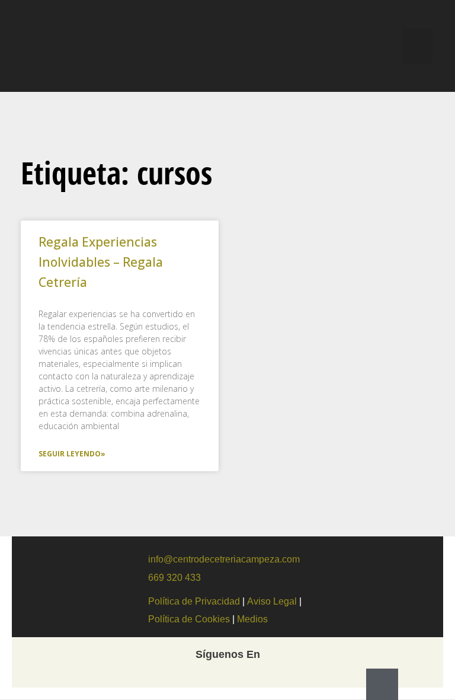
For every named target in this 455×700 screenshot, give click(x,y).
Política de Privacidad (194, 601)
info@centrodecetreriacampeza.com (224, 559)
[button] (417, 45)
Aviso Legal (272, 601)
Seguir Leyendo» (72, 454)
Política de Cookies (190, 619)
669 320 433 (174, 578)
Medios (253, 619)
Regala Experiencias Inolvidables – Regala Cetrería (101, 262)
